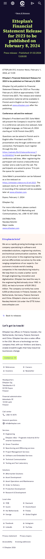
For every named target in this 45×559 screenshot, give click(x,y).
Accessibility (7, 542)
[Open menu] (5, 3)
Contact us (8, 358)
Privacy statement (9, 536)
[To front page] (22, 4)
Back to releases (13, 315)
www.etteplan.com (20, 105)
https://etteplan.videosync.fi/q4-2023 (19, 182)
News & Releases (23, 13)
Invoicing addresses (23, 542)
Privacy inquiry (25, 536)
